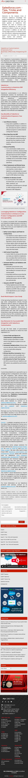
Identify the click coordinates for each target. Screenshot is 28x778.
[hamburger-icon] (25, 1)
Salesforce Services (10, 491)
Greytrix (5, 55)
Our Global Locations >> (8, 713)
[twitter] (5, 701)
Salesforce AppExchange (8, 471)
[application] (14, 560)
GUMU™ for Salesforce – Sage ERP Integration (11, 652)
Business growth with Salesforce (20, 493)
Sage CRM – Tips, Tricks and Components (10, 544)
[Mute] (23, 566)
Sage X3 (8, 448)
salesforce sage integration (7, 498)
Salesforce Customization (21, 496)
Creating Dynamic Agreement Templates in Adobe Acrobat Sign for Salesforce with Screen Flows (7, 511)
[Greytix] (12, 699)
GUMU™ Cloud (4, 532)
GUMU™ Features (4, 574)
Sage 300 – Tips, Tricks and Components (9, 542)
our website (9, 406)
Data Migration (22, 455)
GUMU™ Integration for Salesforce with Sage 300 (11, 658)
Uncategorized (4, 584)
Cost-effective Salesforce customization (9, 495)
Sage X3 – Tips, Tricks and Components (9, 537)
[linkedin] (8, 701)
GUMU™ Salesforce (5, 576)
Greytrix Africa (4, 534)
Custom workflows (9, 496)
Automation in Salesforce (6, 493)
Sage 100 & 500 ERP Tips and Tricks (8, 539)
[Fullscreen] (25, 566)
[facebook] (2, 701)
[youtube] (11, 701)
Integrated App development (10, 457)
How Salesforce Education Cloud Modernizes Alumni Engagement (20, 509)
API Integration (23, 491)
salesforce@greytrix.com (8, 402)
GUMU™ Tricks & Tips (5, 579)
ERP (16, 730)
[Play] (2, 566)
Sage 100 (15, 448)
